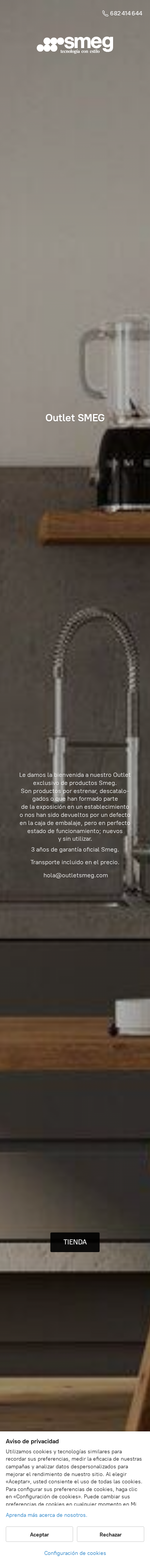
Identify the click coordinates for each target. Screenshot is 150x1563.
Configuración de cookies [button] (75, 1553)
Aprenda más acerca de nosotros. (46, 1515)
